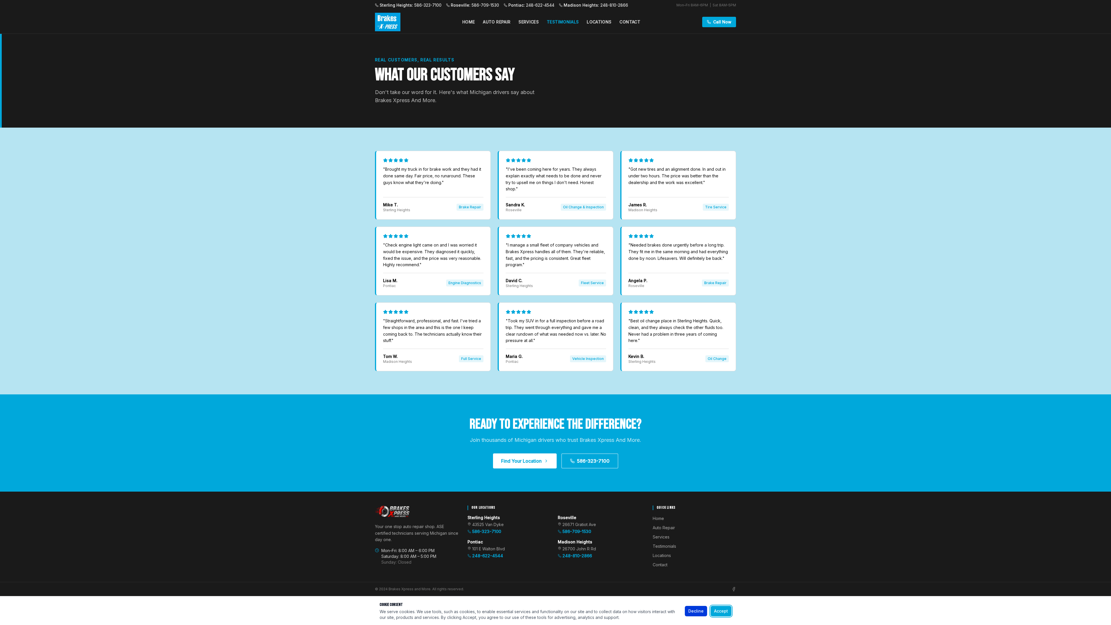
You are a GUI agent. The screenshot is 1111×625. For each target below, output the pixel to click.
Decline (696, 611)
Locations (599, 21)
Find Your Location (521, 461)
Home (468, 21)
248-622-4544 (487, 555)
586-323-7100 (593, 461)
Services (528, 21)
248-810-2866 (577, 555)
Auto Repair (496, 21)
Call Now (722, 21)
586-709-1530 (576, 531)
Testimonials (563, 21)
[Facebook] (733, 589)
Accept (721, 611)
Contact (629, 21)
